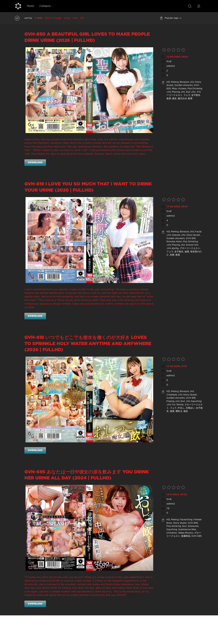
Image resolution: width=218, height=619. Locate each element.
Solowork (193, 526)
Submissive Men (187, 530)
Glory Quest (193, 235)
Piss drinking (173, 526)
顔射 (172, 255)
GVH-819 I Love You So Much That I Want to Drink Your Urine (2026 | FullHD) (88, 187)
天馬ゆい (190, 408)
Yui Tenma (177, 405)
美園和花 (185, 536)
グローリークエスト (190, 248)
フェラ (187, 95)
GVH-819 (190, 238)
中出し (181, 408)
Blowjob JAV (187, 82)
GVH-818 (190, 398)
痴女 (174, 98)
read (75, 18)
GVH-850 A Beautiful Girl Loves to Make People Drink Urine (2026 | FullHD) (87, 37)
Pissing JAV (178, 92)
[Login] (198, 6)
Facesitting (186, 520)
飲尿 (190, 98)
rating (67, 18)
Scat (168, 61)
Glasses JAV (178, 235)
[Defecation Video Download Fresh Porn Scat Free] (18, 6)
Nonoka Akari (174, 242)
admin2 (170, 66)
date (39, 18)
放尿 (168, 98)
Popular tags (171, 18)
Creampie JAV (174, 395)
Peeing (175, 82)
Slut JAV (190, 92)
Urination (171, 533)
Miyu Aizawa (179, 89)
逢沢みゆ (182, 98)
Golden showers (183, 85)
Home (30, 6)
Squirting (171, 530)
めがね (175, 248)
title (82, 18)
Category (45, 6)
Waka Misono (185, 533)
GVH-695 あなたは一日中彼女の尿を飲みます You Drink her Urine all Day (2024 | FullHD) (86, 475)
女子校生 (195, 95)
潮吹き (179, 411)
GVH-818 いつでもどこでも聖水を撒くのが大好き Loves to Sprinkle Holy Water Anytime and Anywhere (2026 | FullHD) (87, 344)
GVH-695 (193, 523)
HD (168, 82)
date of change (53, 18)
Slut (184, 526)
